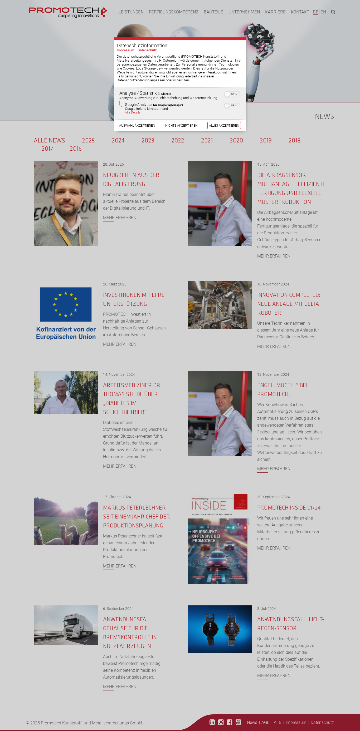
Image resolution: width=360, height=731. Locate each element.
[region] (180, 103)
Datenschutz (147, 50)
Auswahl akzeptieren (137, 125)
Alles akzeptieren (224, 125)
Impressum (125, 50)
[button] (227, 94)
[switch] (232, 94)
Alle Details (132, 112)
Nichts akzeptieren (181, 125)
